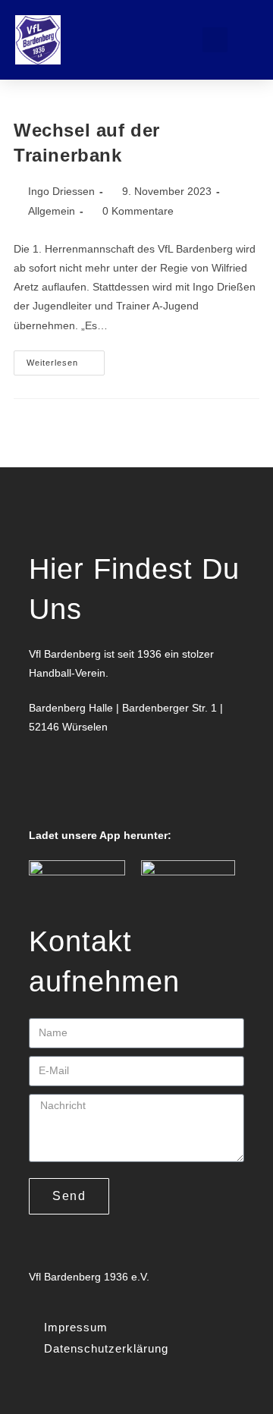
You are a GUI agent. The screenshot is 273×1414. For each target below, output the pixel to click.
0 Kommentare (138, 211)
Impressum (76, 1327)
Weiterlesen (66, 358)
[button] (160, 40)
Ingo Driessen (61, 191)
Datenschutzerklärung (106, 1348)
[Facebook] (48, 786)
